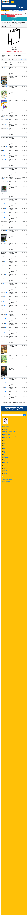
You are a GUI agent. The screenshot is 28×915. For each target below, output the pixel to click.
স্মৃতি (4, 450)
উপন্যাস (4, 440)
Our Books (5, 429)
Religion (5, 473)
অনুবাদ (4, 448)
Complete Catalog (5, 10)
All (25, 59)
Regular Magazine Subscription (10, 436)
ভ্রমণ (4, 445)
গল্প (4, 443)
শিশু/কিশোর (5, 457)
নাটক (4, 447)
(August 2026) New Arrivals (9, 431)
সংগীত (4, 453)
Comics (5, 468)
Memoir (5, 471)
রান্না (4, 461)
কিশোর (4, 459)
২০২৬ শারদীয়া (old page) (8, 434)
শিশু (4, 456)
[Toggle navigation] (12, 2)
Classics (5, 467)
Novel (4, 464)
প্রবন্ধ (4, 442)
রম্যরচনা (4, 454)
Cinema (5, 470)
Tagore (4, 465)
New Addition (6, 462)
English (22, 59)
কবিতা (4, 439)
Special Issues (6, 437)
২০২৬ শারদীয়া (6, 432)
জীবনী (4, 451)
